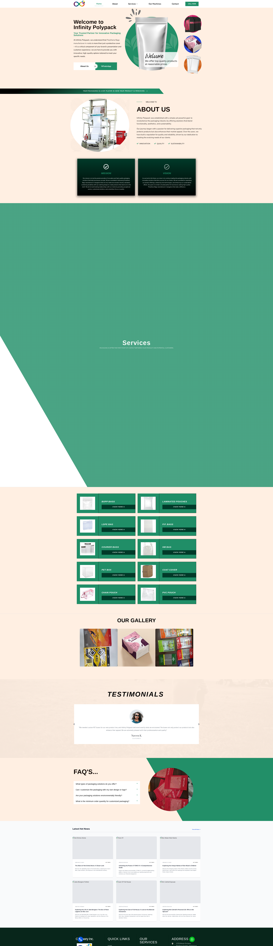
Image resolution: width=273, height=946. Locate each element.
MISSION (106, 173)
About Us (84, 66)
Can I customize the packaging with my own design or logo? (101, 790)
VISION (167, 173)
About (115, 4)
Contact (175, 4)
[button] (78, 647)
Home (99, 3)
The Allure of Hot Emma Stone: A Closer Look (89, 865)
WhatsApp (106, 66)
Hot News (108, 862)
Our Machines (155, 4)
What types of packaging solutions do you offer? (96, 784)
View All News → (196, 829)
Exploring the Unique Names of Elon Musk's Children (179, 865)
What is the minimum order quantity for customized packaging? (102, 801)
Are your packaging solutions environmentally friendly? (99, 795)
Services (132, 4)
